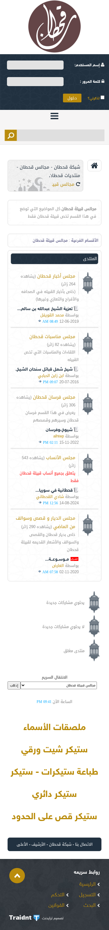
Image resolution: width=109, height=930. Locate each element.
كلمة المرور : (90, 81)
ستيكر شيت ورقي (54, 750)
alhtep (58, 436)
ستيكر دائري (54, 794)
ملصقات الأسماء (54, 728)
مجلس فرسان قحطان (54, 397)
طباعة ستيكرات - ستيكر (54, 772)
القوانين (57, 906)
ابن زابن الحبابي (51, 375)
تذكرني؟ (94, 98)
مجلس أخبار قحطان (56, 276)
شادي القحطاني (50, 496)
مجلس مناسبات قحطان (52, 336)
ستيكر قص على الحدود (54, 817)
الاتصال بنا (84, 844)
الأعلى (22, 844)
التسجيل (88, 895)
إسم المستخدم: (87, 65)
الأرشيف (38, 844)
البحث (90, 906)
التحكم (58, 895)
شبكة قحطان (60, 844)
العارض (58, 565)
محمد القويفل (52, 315)
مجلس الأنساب (60, 457)
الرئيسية (88, 885)
